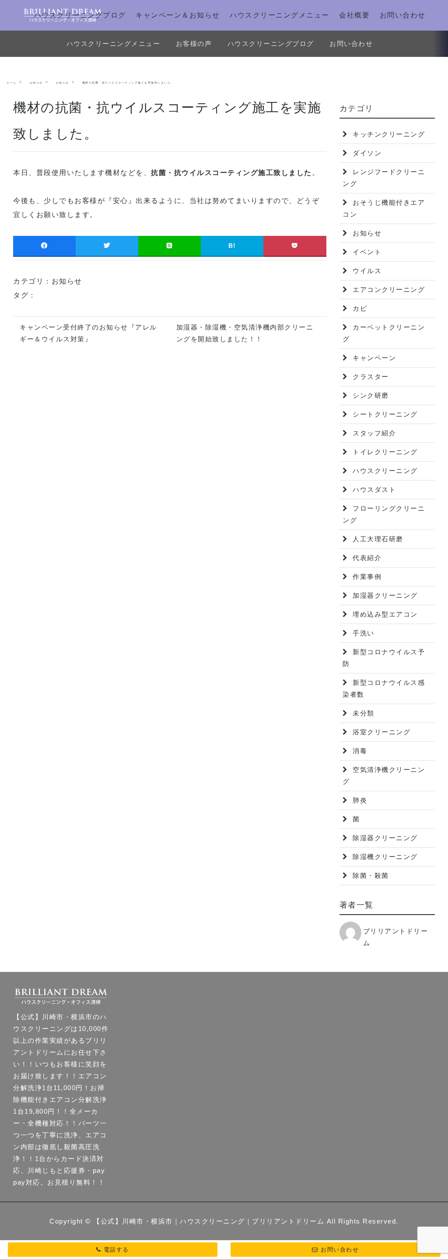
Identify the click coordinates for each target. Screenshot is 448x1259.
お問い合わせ (403, 15)
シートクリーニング (384, 414)
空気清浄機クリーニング (384, 775)
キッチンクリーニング (387, 134)
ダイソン (366, 153)
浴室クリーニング (380, 732)
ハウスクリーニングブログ (80, 15)
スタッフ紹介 (373, 433)
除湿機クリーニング (384, 856)
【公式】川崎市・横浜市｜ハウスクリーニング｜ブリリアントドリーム (208, 1221)
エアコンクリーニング (387, 289)
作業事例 (366, 576)
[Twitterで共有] (107, 246)
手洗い (362, 633)
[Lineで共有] (169, 246)
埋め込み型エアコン (384, 614)
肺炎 (359, 800)
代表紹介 (366, 557)
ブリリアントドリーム (395, 937)
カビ (359, 308)
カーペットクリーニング (384, 333)
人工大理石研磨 (376, 539)
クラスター (369, 376)
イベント (366, 252)
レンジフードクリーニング (384, 177)
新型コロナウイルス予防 (384, 657)
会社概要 (354, 15)
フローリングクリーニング (384, 514)
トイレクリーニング (384, 452)
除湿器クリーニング (384, 838)
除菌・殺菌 (369, 875)
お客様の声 (194, 43)
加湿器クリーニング (384, 595)
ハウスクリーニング (384, 470)
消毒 (359, 750)
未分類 (362, 713)
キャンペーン (373, 357)
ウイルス (366, 270)
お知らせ (67, 281)
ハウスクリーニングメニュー (279, 15)
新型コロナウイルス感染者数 (384, 688)
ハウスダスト (373, 489)
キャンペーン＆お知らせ (178, 15)
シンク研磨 (369, 395)
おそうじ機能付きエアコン (384, 208)
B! (232, 245)
